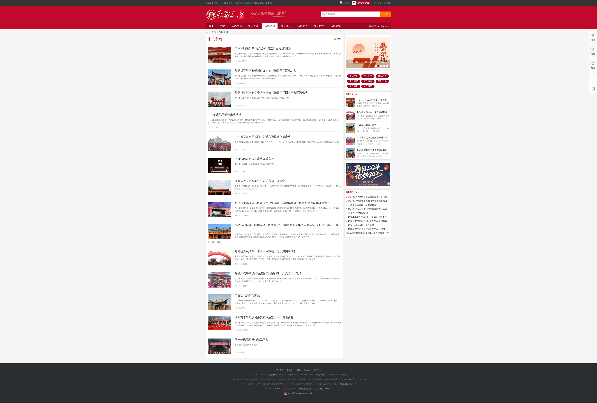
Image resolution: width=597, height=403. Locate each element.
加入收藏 (218, 3)
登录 (593, 40)
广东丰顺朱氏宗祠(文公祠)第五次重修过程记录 (264, 48)
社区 (222, 26)
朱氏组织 (336, 26)
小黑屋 (289, 370)
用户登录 (377, 3)
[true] (385, 14)
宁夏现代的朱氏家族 (247, 295)
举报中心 (317, 370)
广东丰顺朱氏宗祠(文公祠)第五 (372, 100)
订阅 (339, 39)
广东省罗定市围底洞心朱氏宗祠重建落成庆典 (263, 136)
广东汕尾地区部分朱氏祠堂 (224, 114)
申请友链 (279, 370)
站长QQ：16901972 (324, 389)
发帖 (593, 54)
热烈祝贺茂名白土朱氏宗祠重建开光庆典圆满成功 (265, 251)
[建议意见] (593, 88)
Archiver (307, 370)
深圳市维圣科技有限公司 (305, 389)
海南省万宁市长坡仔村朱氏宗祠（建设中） (261, 180)
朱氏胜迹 (368, 86)
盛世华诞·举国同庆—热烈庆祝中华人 (367, 62)
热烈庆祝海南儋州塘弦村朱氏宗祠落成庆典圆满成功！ (268, 273)
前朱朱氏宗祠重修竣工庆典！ (253, 339)
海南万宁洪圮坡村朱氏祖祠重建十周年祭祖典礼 (264, 317)
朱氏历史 (286, 26)
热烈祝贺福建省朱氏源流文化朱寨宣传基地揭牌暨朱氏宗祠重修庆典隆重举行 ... (284, 203)
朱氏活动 (319, 26)
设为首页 (209, 3)
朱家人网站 (227, 15)
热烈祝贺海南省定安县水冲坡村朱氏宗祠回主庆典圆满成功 (271, 92)
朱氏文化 (237, 26)
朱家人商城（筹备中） (263, 3)
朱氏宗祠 (270, 26)
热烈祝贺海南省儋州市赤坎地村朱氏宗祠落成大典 (265, 70)
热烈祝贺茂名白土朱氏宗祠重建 (372, 112)
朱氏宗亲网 (321, 375)
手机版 (229, 3)
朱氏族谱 (253, 26)
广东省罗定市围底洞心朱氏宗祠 (372, 137)
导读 (593, 68)
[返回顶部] (593, 81)
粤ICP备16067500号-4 (348, 384)
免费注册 (387, 3)
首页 (211, 26)
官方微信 (249, 3)
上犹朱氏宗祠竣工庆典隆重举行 (254, 158)
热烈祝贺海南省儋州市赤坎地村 (372, 150)
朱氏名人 (303, 26)
